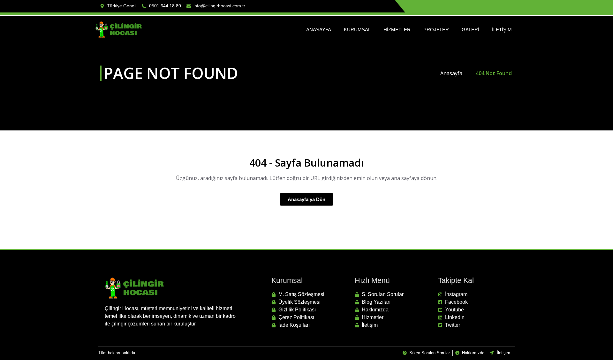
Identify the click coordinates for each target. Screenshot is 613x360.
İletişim (502, 29)
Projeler (436, 29)
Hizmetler (397, 29)
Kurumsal (357, 29)
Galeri (470, 29)
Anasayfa (318, 29)
